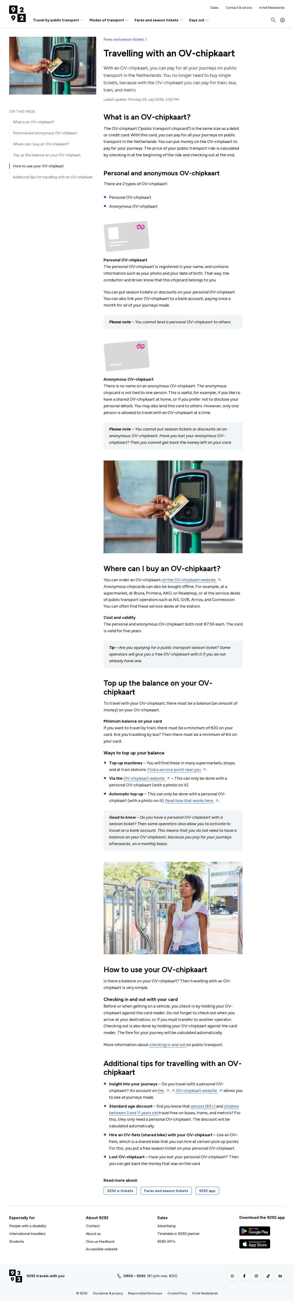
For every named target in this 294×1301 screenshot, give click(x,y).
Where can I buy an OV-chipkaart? (41, 144)
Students (16, 1241)
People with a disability (27, 1226)
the (161, 1090)
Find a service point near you (174, 769)
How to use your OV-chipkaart (38, 166)
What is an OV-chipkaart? (33, 122)
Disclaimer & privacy (108, 1293)
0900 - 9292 (134, 1276)
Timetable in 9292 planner (178, 1233)
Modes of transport (107, 20)
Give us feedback (100, 1241)
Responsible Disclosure (145, 1293)
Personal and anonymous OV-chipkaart (45, 133)
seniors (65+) (203, 1106)
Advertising (166, 1226)
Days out (196, 20)
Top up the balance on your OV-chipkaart (47, 155)
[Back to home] (17, 14)
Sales (214, 8)
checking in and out (167, 1044)
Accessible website (102, 1249)
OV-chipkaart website (145, 778)
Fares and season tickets (156, 20)
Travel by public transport (56, 20)
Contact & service (239, 8)
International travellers (27, 1233)
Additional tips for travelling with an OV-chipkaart (53, 177)
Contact (93, 1226)
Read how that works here (189, 800)
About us (93, 1233)
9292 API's (166, 1241)
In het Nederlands (272, 8)
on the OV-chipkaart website (189, 579)
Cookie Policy (177, 1293)
